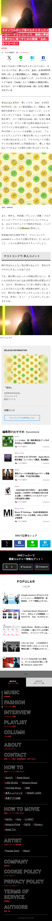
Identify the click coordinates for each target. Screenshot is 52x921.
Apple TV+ (10, 829)
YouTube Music (13, 787)
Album (26, 850)
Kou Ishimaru (24, 52)
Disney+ (38, 824)
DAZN (27, 824)
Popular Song (12, 850)
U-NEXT (29, 819)
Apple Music (23, 777)
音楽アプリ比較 (13, 798)
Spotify (9, 777)
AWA (27, 787)
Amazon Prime (12, 824)
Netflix (8, 819)
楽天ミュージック (14, 793)
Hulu (18, 819)
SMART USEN (34, 793)
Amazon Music (29, 782)
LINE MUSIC (11, 782)
